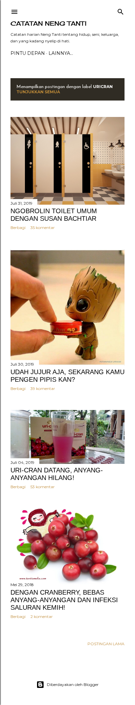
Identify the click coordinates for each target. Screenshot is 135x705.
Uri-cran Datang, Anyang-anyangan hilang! (56, 473)
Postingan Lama (106, 643)
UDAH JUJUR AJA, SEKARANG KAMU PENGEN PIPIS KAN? (67, 375)
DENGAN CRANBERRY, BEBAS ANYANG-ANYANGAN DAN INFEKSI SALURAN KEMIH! (64, 600)
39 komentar (42, 388)
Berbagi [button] (18, 227)
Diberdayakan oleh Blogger (73, 684)
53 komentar (42, 486)
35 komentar (42, 227)
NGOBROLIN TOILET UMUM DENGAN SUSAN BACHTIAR (53, 214)
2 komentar (41, 616)
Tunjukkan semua (38, 91)
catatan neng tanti (48, 23)
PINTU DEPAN (27, 53)
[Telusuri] (121, 10)
